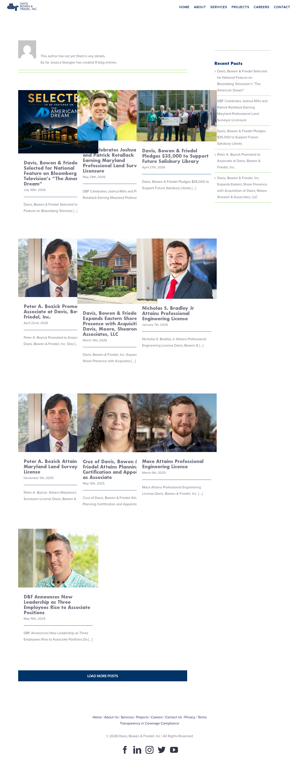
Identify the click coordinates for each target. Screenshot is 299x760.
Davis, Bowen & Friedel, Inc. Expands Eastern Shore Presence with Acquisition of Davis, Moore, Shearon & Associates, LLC (117, 249)
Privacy (189, 717)
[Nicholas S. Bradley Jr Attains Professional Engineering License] (177, 269)
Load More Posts (102, 676)
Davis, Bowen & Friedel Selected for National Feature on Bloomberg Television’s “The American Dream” (58, 103)
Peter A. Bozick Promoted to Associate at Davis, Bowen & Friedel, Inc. (58, 253)
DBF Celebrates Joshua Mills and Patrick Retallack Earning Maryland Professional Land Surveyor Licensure (117, 97)
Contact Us (173, 717)
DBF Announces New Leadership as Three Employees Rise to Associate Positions (57, 604)
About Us (111, 717)
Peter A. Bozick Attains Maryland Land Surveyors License (58, 411)
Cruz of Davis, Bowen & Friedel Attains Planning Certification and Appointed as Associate (117, 408)
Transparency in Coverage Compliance (149, 723)
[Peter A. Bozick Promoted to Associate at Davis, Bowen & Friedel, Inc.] (58, 268)
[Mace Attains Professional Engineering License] (177, 422)
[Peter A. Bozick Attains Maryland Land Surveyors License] (58, 422)
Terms (202, 717)
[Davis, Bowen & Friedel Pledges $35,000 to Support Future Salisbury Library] (177, 115)
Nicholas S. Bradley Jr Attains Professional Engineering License (176, 257)
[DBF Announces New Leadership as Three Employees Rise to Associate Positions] (58, 558)
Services (127, 717)
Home (97, 717)
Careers (157, 717)
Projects (142, 717)
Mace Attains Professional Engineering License (176, 411)
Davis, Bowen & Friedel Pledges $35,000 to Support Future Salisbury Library (176, 100)
